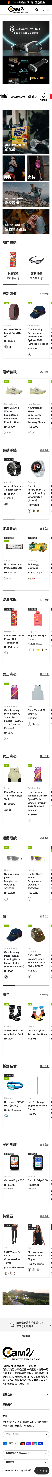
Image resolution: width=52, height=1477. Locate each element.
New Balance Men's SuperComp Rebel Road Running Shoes (36, 415)
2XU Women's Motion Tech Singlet (35, 1255)
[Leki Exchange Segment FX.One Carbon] (38, 1084)
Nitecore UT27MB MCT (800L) (14, 1104)
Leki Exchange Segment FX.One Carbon (37, 1106)
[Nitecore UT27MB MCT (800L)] (14, 1084)
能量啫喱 (13, 273)
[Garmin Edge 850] (14, 1163)
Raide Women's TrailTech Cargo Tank (13, 795)
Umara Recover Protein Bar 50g (13, 566)
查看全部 (44, 293)
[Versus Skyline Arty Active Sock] (38, 1013)
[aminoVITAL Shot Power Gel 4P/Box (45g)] (14, 618)
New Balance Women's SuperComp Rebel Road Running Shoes (12, 415)
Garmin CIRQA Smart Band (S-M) (13, 333)
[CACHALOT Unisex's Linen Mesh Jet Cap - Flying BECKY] (38, 935)
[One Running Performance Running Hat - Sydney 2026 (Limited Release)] (38, 312)
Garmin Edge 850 (14, 1180)
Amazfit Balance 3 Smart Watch (13, 487)
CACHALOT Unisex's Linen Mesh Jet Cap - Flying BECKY (36, 961)
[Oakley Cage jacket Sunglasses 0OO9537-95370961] (14, 856)
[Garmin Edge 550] (38, 1163)
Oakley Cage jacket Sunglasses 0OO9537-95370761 (35, 881)
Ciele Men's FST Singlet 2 (36, 712)
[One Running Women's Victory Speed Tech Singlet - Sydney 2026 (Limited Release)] (38, 774)
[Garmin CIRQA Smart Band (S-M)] (14, 312)
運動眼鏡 (36, 273)
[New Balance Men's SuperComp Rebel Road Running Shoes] (38, 390)
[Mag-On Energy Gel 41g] (38, 618)
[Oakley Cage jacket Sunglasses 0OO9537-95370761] (38, 856)
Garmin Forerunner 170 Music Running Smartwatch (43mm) (36, 493)
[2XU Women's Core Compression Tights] (14, 1234)
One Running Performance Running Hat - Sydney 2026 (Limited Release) (38, 336)
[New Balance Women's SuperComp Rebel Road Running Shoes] (14, 390)
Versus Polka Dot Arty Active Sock (14, 1032)
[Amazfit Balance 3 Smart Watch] (14, 468)
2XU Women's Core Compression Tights (12, 1257)
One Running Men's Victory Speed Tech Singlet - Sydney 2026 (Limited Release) (13, 719)
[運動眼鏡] (36, 259)
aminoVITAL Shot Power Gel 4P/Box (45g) (14, 639)
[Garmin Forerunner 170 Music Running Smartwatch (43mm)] (38, 468)
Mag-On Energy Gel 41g (37, 637)
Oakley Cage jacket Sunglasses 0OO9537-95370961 (11, 881)
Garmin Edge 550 (38, 1180)
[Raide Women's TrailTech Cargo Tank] (14, 774)
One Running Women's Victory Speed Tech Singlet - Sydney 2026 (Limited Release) (37, 801)
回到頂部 (26, 1336)
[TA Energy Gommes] (38, 547)
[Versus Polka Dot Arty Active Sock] (14, 1013)
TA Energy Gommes (33, 566)
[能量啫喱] (13, 259)
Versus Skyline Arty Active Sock (37, 1032)
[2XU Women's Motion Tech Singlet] (38, 1234)
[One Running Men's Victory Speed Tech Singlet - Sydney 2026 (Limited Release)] (14, 693)
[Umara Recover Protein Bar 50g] (14, 547)
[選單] (4, 10)
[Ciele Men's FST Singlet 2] (38, 693)
